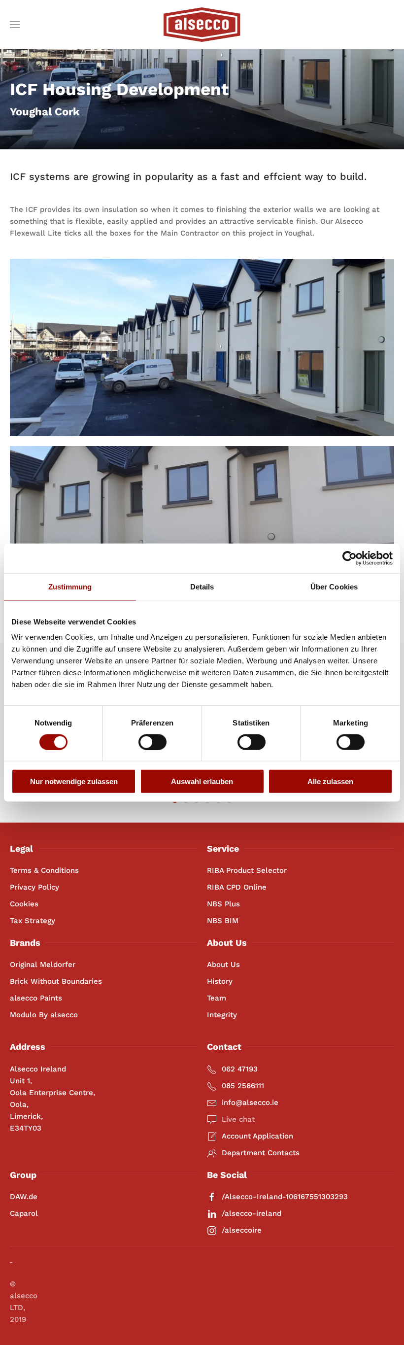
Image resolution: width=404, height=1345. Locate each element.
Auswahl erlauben (202, 781)
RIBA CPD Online (237, 887)
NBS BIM (222, 920)
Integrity (222, 1014)
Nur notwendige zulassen (74, 781)
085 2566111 (243, 1085)
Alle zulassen (330, 781)
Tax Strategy (32, 920)
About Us (223, 964)
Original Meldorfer (42, 964)
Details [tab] (202, 586)
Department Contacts (261, 1152)
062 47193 (240, 1069)
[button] (15, 24)
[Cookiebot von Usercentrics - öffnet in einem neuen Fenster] (349, 558)
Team (216, 998)
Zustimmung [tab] (70, 586)
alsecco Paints (36, 998)
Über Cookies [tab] (334, 586)
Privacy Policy (34, 887)
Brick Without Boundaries (56, 981)
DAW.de (23, 1196)
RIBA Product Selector (247, 870)
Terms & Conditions (44, 870)
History (220, 981)
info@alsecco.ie (250, 1102)
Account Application (257, 1136)
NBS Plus (223, 903)
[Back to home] (202, 24)
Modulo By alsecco (44, 1014)
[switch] (152, 742)
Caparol (24, 1213)
